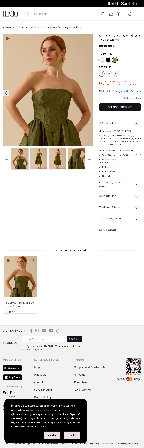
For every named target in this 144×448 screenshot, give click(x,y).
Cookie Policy (43, 397)
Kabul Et (72, 435)
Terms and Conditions (100, 443)
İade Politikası (83, 390)
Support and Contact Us (89, 367)
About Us (40, 382)
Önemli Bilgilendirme (126, 443)
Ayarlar (52, 435)
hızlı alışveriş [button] (20, 289)
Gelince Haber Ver (120, 107)
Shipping (80, 374)
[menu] (137, 13)
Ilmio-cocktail (28, 27)
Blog (37, 367)
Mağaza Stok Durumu (128, 91)
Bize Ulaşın (81, 382)
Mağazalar (40, 374)
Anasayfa (9, 27)
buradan (27, 426)
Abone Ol (74, 339)
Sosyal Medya (43, 389)
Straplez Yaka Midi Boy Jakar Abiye (62, 27)
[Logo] (10, 14)
